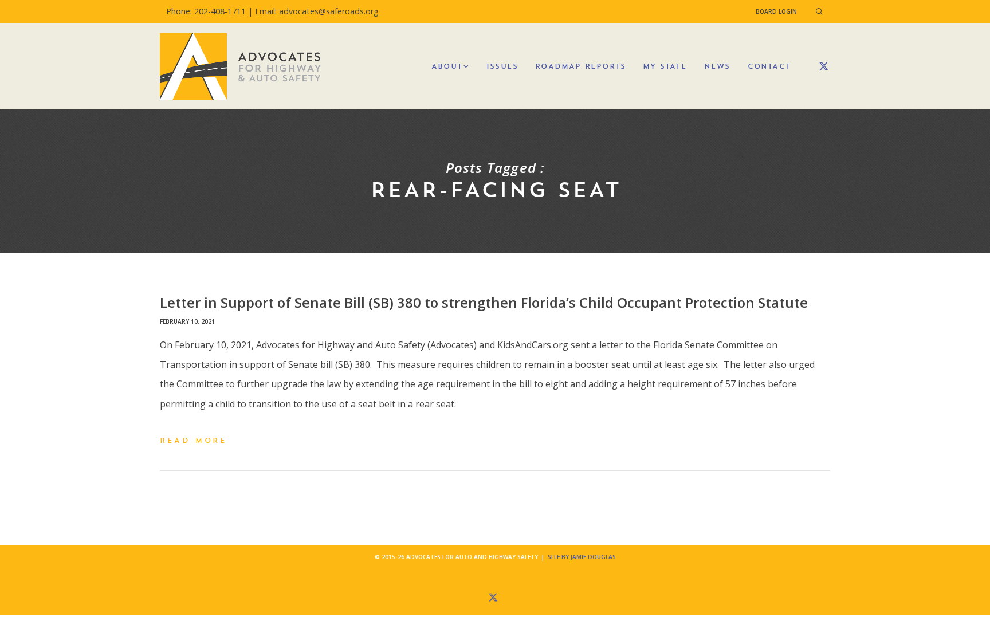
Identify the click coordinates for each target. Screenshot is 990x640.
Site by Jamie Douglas (582, 557)
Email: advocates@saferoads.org (317, 11)
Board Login (776, 11)
